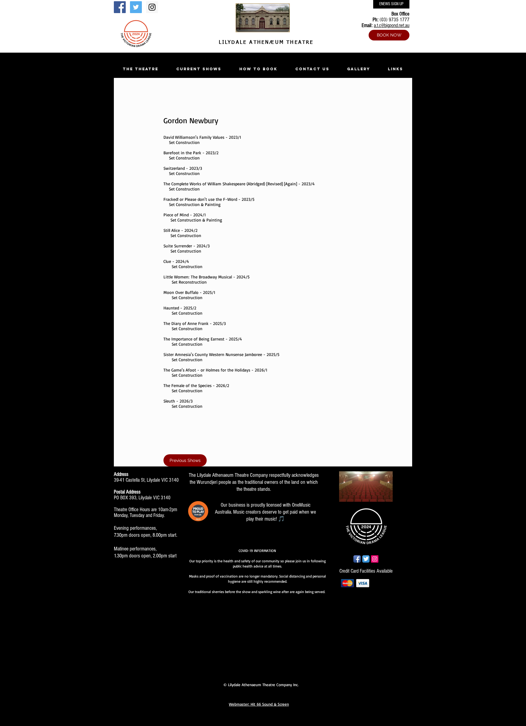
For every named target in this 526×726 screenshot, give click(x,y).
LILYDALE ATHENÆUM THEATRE (265, 42)
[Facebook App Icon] (357, 559)
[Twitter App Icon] (366, 559)
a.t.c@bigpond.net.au (391, 25)
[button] (140, 69)
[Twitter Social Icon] (136, 7)
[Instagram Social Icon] (152, 7)
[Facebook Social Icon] (120, 7)
